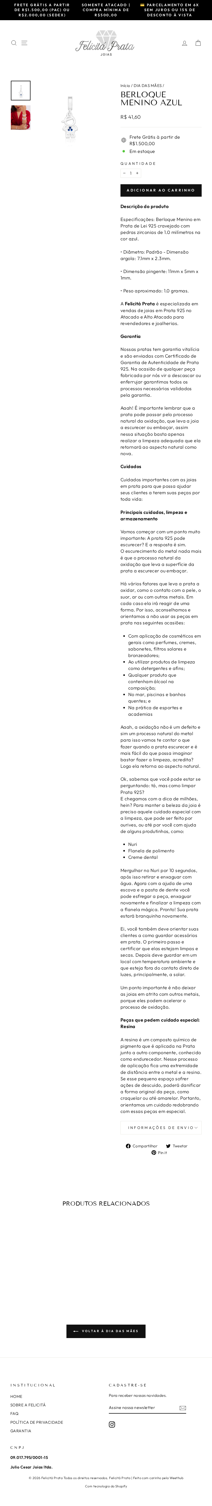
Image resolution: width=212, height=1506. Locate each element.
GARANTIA (21, 1430)
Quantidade (138, 163)
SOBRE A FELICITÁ (28, 1404)
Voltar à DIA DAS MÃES (109, 1331)
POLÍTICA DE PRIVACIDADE (36, 1422)
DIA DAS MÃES (148, 85)
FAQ (14, 1413)
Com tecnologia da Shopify (106, 1486)
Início (125, 85)
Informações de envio (161, 1127)
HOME (16, 1396)
